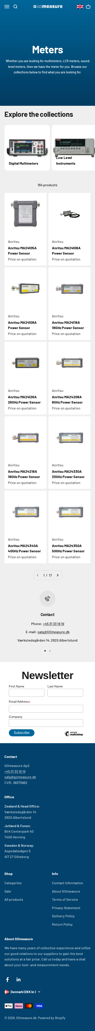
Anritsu (13, 241)
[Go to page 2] (57, 575)
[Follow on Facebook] (7, 980)
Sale (7, 891)
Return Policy (62, 924)
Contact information (67, 883)
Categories (13, 883)
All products (13, 899)
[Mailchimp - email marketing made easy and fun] (74, 737)
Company (15, 716)
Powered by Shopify (51, 1018)
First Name (16, 686)
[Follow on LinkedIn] (19, 980)
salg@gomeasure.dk (20, 777)
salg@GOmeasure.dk (54, 632)
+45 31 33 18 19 (53, 624)
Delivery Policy (63, 916)
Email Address (19, 702)
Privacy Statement (66, 908)
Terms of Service (65, 899)
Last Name (55, 686)
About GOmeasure (66, 891)
